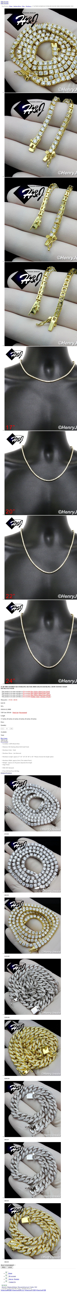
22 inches (15, 719)
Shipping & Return (12, 1287)
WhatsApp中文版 (30, 1290)
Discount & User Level (23, 1287)
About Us (4, 1287)
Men (23, 6)
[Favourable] (27, 691)
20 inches (9, 719)
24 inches (21, 719)
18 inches (33, 719)
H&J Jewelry (5, 2)
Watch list (15, 712)
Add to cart (4, 740)
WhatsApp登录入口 (18, 1290)
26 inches (27, 719)
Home (10, 6)
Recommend (23, 712)
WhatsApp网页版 (6, 1290)
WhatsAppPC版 (41, 1290)
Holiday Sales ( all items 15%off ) (41, 696)
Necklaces (28, 6)
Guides (32, 1287)
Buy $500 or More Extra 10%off (40, 695)
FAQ (36, 1287)
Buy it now (4, 738)
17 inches (3, 719)
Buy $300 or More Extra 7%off (40, 693)
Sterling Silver (17, 6)
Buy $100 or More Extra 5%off (40, 691)
